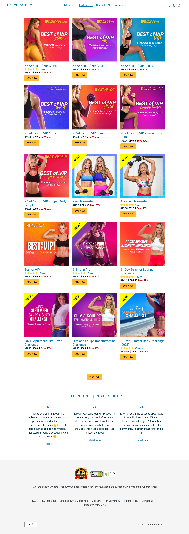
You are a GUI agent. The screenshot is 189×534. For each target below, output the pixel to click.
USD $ (30, 524)
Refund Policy (131, 500)
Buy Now (32, 78)
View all (94, 377)
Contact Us (147, 500)
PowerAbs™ (20, 5)
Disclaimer (97, 500)
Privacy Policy (113, 500)
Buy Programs (48, 500)
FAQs (35, 500)
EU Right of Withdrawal (94, 505)
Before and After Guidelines (74, 500)
